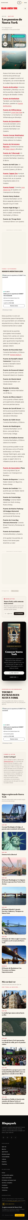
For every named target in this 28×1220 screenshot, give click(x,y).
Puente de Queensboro (11, 468)
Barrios (4, 1149)
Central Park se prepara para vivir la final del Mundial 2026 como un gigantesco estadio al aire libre (13, 1072)
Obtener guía (20, 1215)
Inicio (4, 16)
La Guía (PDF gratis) (7, 1175)
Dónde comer (6, 1154)
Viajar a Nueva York (9, 8)
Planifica (4, 1164)
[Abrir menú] (25, 8)
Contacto (4, 1185)
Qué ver (11, 16)
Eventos (4, 1161)
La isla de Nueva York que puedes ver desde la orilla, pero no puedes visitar (13, 1042)
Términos (4, 1190)
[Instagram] (3, 1137)
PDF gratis (15, 672)
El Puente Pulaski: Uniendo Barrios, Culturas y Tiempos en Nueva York (12, 911)
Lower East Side (16, 112)
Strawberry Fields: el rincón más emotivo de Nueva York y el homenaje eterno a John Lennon (13, 1101)
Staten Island (9, 149)
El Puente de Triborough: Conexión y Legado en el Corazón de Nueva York (14, 941)
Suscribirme (19, 613)
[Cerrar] (24, 1203)
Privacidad (5, 1187)
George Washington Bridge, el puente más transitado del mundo (13, 828)
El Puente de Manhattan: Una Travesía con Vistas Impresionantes (11, 970)
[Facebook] (11, 1137)
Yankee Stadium (15, 355)
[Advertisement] (11, 247)
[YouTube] (7, 1137)
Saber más (13, 677)
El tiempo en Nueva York (9, 1180)
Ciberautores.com (8, 761)
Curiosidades (5, 1156)
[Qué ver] (4, 36)
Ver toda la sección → (11, 987)
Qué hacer (5, 1151)
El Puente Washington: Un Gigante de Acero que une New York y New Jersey (13, 882)
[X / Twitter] (15, 1137)
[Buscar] (19, 2)
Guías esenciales (7, 1177)
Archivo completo (7, 1182)
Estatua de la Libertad (9, 854)
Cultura (4, 1159)
